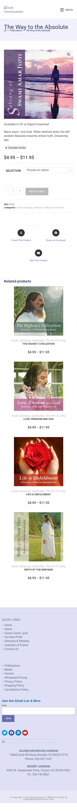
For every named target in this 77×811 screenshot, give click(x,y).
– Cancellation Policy (15, 689)
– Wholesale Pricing (14, 677)
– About (7, 629)
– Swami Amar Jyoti (15, 633)
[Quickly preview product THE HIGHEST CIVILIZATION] (72, 292)
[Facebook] (11, 733)
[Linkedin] (18, 733)
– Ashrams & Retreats (15, 641)
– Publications (11, 665)
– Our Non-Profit (12, 637)
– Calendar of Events (15, 645)
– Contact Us (10, 649)
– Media (7, 669)
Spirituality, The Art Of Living (49, 340)
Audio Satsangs (24, 207)
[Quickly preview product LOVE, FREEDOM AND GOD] (72, 367)
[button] (68, 54)
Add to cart (37, 191)
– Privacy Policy (12, 681)
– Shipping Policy (13, 685)
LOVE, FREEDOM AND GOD (38, 419)
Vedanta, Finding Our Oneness (48, 207)
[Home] (5, 30)
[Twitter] (5, 733)
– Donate (8, 673)
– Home (7, 625)
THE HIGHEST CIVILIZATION (38, 343)
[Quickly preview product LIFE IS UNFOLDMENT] (72, 443)
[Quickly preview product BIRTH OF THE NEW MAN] (72, 518)
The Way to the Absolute (38, 30)
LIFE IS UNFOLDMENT (38, 494)
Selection (13, 170)
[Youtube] (25, 733)
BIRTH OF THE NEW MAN (38, 569)
